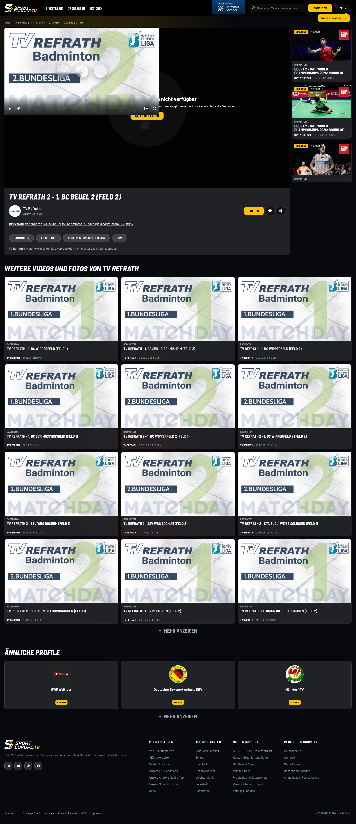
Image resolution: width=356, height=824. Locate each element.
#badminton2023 (112, 224)
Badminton (20, 22)
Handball (201, 764)
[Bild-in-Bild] (146, 108)
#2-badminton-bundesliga (81, 224)
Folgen (253, 211)
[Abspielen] (81, 71)
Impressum (96, 813)
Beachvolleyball (205, 771)
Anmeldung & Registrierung (301, 777)
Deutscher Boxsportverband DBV (178, 689)
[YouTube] (18, 766)
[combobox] (280, 8)
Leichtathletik (205, 777)
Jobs (152, 791)
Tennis (200, 757)
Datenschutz (11, 813)
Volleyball (202, 784)
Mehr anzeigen (180, 630)
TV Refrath (37, 22)
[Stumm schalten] (18, 108)
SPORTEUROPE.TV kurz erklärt (252, 751)
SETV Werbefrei (159, 757)
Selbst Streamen (160, 764)
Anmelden (320, 8)
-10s (63, 71)
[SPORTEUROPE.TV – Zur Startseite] (20, 8)
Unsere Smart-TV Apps (163, 784)
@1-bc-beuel (52, 224)
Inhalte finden (242, 771)
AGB (83, 813)
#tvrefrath (16, 224)
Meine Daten (292, 764)
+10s (100, 71)
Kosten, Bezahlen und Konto (251, 757)
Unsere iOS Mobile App (163, 771)
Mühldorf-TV (294, 689)
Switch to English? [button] (331, 16)
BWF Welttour (61, 689)
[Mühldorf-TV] (295, 674)
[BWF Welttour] (61, 674)
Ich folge (289, 757)
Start (7, 22)
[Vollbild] (154, 108)
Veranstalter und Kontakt (249, 784)
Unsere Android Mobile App (166, 777)
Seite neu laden (147, 116)
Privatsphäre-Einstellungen (38, 813)
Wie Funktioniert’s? (161, 751)
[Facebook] (38, 766)
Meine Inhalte (292, 751)
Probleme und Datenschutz (250, 777)
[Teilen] (281, 211)
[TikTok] (28, 766)
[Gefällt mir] (270, 211)
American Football (207, 751)
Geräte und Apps (243, 764)
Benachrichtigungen (297, 771)
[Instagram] (8, 766)
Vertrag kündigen (244, 791)
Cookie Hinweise (67, 813)
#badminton (33, 224)
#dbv (129, 224)
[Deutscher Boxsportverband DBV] (178, 674)
